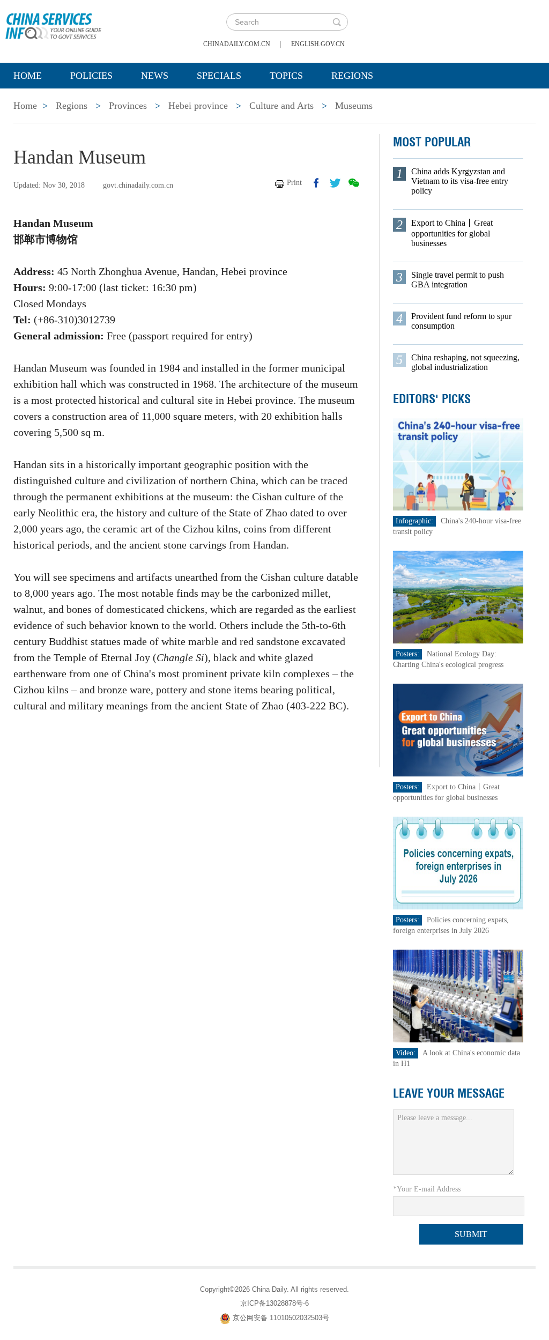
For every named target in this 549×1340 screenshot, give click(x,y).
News (154, 75)
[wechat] (353, 182)
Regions (352, 75)
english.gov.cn (318, 44)
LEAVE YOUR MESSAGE (449, 1093)
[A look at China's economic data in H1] (458, 995)
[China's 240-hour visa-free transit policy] (458, 464)
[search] (336, 22)
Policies (91, 75)
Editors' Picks (432, 399)
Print (294, 183)
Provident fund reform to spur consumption (461, 321)
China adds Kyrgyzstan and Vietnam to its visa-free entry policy (459, 181)
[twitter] (335, 182)
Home (27, 75)
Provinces (128, 105)
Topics (286, 75)
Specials (219, 75)
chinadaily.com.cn (236, 44)
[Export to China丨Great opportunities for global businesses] (458, 729)
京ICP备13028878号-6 (274, 1303)
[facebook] (316, 182)
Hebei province (198, 105)
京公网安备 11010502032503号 (281, 1318)
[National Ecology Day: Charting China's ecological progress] (458, 597)
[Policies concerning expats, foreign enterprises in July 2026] (458, 862)
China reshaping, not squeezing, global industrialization (465, 362)
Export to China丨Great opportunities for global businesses (452, 233)
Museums (354, 105)
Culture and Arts (281, 105)
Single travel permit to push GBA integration (457, 279)
